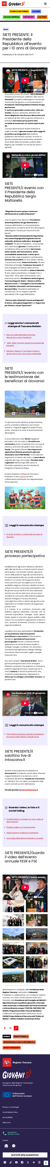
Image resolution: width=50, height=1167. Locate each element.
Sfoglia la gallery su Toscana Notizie (20, 827)
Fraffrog (22, 476)
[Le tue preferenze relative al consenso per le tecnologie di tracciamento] (46, 1163)
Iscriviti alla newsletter (25, 1154)
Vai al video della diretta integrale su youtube (24, 838)
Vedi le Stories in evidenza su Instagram (22, 833)
